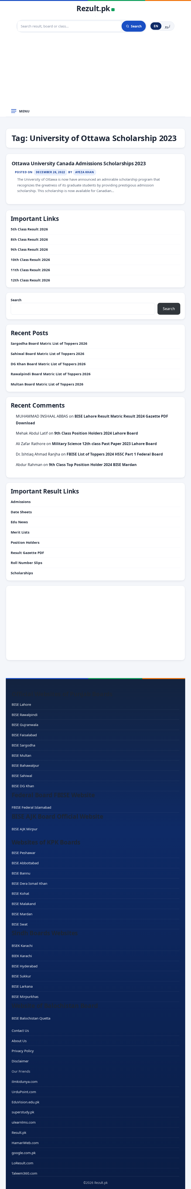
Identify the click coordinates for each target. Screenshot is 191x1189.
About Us (19, 1040)
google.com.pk (24, 1152)
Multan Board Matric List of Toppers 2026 (47, 384)
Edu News (19, 522)
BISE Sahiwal (22, 775)
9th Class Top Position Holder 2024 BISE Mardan (93, 464)
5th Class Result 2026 (29, 229)
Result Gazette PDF (27, 552)
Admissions (21, 501)
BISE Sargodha (23, 745)
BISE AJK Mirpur (25, 829)
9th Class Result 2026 (29, 249)
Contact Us (20, 1030)
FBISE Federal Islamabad (31, 807)
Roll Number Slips (26, 562)
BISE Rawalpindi (25, 714)
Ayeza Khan (84, 172)
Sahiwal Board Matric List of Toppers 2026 (47, 353)
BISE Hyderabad (25, 966)
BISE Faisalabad (24, 735)
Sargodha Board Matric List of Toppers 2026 (49, 343)
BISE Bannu (21, 873)
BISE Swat (19, 924)
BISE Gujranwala (25, 724)
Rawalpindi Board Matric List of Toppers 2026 (51, 374)
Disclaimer (20, 1061)
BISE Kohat (20, 893)
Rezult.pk (93, 8)
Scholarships (22, 573)
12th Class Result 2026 (30, 280)
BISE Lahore (21, 704)
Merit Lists (20, 532)
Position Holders (25, 542)
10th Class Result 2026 (30, 259)
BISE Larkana (22, 986)
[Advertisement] (95, 70)
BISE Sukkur (21, 976)
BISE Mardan (22, 914)
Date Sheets (21, 512)
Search (16, 300)
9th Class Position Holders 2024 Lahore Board (96, 433)
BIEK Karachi (22, 955)
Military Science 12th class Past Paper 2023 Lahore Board (104, 443)
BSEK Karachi (22, 945)
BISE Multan (21, 755)
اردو (167, 26)
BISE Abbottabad (25, 863)
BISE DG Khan (23, 786)
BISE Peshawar (23, 852)
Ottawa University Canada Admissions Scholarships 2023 (79, 163)
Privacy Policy (23, 1050)
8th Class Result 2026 (29, 239)
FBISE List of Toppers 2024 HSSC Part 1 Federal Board (115, 454)
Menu (24, 111)
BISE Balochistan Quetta (31, 1018)
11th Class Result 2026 (30, 269)
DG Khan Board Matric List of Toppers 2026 (48, 363)
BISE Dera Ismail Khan (29, 883)
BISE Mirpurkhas (25, 996)
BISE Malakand (24, 903)
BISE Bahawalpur (25, 765)
